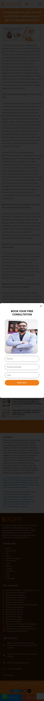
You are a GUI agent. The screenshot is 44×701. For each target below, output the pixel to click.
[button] (41, 306)
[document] (22, 350)
